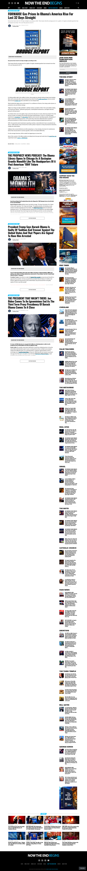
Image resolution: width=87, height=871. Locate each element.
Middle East (32, 8)
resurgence (17, 117)
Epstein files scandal (35, 277)
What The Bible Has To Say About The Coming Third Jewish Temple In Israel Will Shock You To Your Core (71, 698)
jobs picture (25, 117)
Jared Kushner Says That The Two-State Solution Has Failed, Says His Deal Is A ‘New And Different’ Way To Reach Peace (71, 675)
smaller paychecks (42, 99)
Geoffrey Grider (16, 26)
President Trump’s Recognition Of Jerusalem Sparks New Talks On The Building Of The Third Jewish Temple (71, 691)
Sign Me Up (68, 72)
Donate (61, 8)
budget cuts (18, 100)
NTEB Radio (39, 8)
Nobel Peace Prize (38, 207)
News (19, 8)
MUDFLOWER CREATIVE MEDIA (52, 869)
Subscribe (82, 868)
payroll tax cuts (52, 136)
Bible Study (25, 8)
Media (45, 8)
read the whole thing (24, 352)
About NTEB (66, 8)
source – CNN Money (22, 137)
